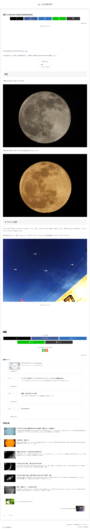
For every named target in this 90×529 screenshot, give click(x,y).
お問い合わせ (69, 524)
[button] (73, 18)
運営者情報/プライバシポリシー (81, 524)
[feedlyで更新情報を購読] (43, 350)
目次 (43, 61)
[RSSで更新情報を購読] (46, 350)
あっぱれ (25, 51)
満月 (42, 64)
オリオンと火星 (45, 67)
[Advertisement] (45, 39)
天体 (5, 331)
